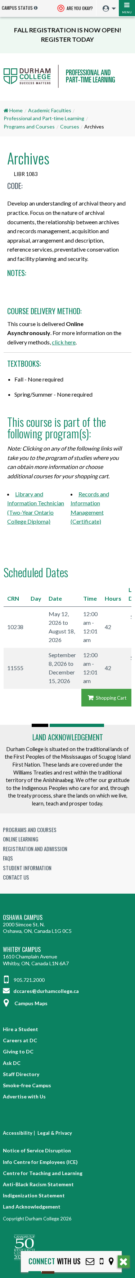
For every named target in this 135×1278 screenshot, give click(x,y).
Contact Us (16, 877)
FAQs (8, 858)
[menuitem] (107, 9)
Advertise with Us (24, 1096)
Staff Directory (21, 1074)
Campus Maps (31, 1003)
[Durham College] (67, 83)
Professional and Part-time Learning (44, 118)
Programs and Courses (29, 126)
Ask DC (12, 1063)
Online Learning (21, 839)
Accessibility (17, 1133)
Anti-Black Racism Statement (38, 1184)
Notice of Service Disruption (37, 1150)
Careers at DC (20, 1040)
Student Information (27, 868)
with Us (54, 1261)
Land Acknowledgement (67, 737)
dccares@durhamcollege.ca (45, 991)
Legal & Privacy (54, 1133)
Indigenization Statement (34, 1195)
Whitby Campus (22, 949)
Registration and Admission (35, 849)
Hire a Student (20, 1029)
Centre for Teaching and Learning (42, 1173)
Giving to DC (18, 1051)
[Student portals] (107, 9)
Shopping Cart (110, 698)
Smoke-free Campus (27, 1085)
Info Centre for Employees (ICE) (40, 1162)
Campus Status (17, 8)
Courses (69, 126)
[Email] (90, 1261)
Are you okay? (79, 8)
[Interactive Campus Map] (111, 1261)
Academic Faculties (49, 110)
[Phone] (101, 1261)
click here (64, 342)
